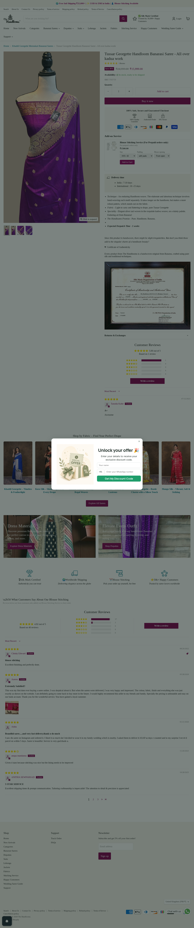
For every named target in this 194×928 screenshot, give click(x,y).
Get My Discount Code (119, 478)
